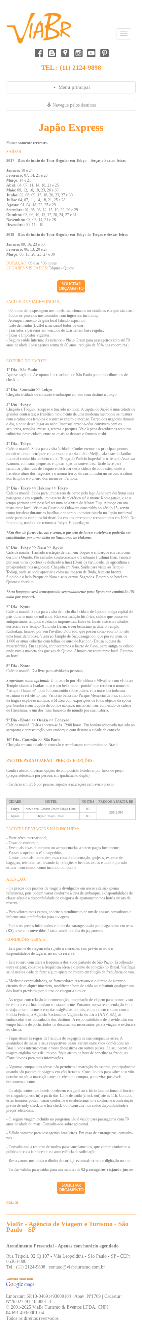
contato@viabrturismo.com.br (77, 1267)
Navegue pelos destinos (73, 105)
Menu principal (73, 87)
